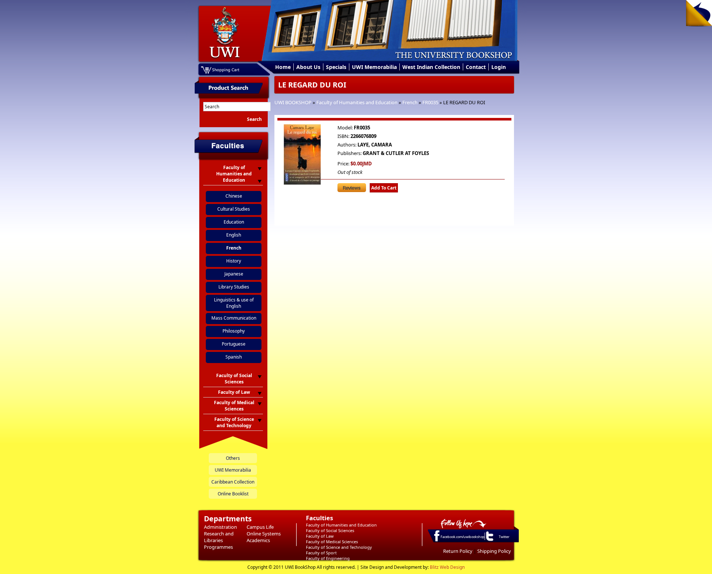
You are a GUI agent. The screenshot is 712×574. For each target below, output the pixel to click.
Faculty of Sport (321, 552)
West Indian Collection (431, 66)
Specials (336, 66)
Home (283, 66)
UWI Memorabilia (374, 66)
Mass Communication (233, 318)
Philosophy (233, 331)
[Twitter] (489, 540)
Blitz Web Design (447, 567)
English (233, 235)
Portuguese (233, 344)
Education (234, 222)
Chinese (233, 196)
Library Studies (233, 287)
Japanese (233, 274)
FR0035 (430, 102)
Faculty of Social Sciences (330, 530)
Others (233, 458)
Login (498, 66)
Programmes (218, 547)
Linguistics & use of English (234, 303)
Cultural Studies (233, 209)
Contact (476, 66)
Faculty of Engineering (328, 558)
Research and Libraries (219, 537)
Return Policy (457, 551)
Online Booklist (233, 494)
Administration (220, 527)
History (233, 261)
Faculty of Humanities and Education (357, 102)
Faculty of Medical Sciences (332, 541)
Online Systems (264, 533)
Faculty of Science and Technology (339, 547)
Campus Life (260, 527)
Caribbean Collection (232, 482)
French (410, 102)
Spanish (233, 357)
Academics (258, 540)
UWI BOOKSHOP (293, 102)
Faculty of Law (320, 536)
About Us (308, 66)
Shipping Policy (494, 551)
